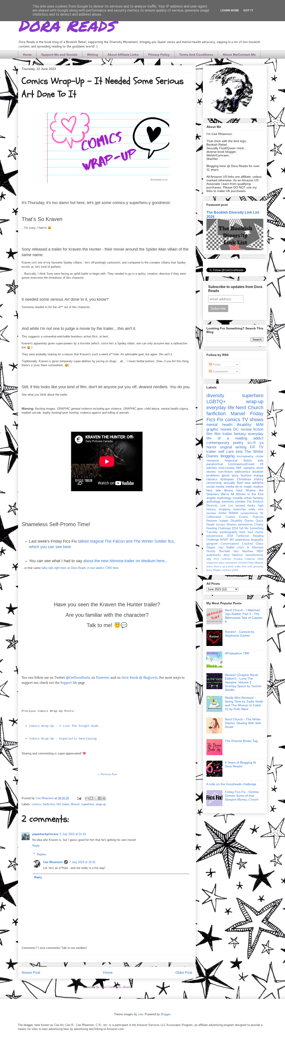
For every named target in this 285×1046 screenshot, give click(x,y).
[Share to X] (95, 798)
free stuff (247, 566)
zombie (240, 501)
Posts (216, 364)
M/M (259, 425)
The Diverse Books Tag (241, 741)
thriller (222, 513)
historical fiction (238, 460)
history (258, 479)
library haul (233, 490)
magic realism (253, 486)
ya (261, 443)
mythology (224, 498)
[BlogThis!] (91, 798)
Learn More (229, 10)
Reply (36, 845)
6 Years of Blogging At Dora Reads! (240, 764)
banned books (245, 505)
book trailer (234, 566)
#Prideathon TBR (237, 653)
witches (211, 468)
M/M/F (224, 539)
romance (212, 460)
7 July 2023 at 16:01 (82, 862)
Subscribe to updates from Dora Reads (235, 289)
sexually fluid (233, 482)
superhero (87, 804)
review (246, 429)
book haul (246, 532)
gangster (212, 543)
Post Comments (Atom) (116, 987)
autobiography (229, 532)
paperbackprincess (45, 834)
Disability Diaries (242, 520)
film (209, 434)
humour (246, 475)
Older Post (183, 972)
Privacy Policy (159, 54)
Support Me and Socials (59, 54)
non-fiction (225, 471)
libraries (232, 524)
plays (222, 562)
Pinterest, (103, 678)
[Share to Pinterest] (104, 798)
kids (260, 460)
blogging (227, 456)
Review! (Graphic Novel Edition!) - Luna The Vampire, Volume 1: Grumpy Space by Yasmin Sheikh (243, 682)
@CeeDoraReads (78, 678)
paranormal (214, 464)
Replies (41, 854)
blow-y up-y (220, 566)
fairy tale (213, 490)
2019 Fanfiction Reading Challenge (234, 559)
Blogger (165, 1014)
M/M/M (233, 513)
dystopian (227, 479)
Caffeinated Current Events (227, 517)
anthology (213, 501)
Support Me (68, 683)
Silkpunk (258, 562)
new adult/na (253, 482)
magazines (212, 562)
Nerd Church (249, 407)
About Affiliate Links (123, 54)
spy (208, 558)
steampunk (231, 562)
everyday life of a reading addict (234, 436)
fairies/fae (239, 509)
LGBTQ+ (216, 401)
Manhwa (247, 551)
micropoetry (245, 456)
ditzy (227, 555)
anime (209, 566)
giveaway (258, 566)
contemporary (217, 443)
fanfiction (49, 804)
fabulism (237, 555)
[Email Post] (79, 798)
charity (259, 532)
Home (27, 54)
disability (244, 425)
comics (36, 804)
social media (215, 486)
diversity (215, 395)
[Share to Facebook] (100, 798)
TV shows (252, 419)
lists (239, 451)
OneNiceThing (246, 562)
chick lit (243, 547)
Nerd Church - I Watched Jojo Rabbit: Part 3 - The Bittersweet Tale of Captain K (244, 615)
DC (236, 429)
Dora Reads (66, 24)
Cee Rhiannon (53, 862)
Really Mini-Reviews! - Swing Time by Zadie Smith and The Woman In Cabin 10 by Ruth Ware (244, 703)
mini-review (226, 468)
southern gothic (230, 570)
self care (226, 451)
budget (224, 520)
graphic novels (219, 429)
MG (232, 539)
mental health (219, 425)
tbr (261, 513)
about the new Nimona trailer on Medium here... (125, 561)
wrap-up (101, 804)
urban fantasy (253, 498)
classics (211, 479)
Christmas (244, 479)
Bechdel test (228, 551)
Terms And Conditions (196, 54)
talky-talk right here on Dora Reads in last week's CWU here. (80, 568)
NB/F (260, 551)
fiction (258, 429)
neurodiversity (254, 555)
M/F (239, 468)
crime (259, 456)
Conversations (230, 543)
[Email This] (87, 798)
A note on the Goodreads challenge (231, 784)
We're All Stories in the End (242, 494)
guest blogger (213, 570)
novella (238, 498)
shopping (224, 509)
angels (211, 498)
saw (140, 1014)
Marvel (75, 804)
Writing (92, 54)
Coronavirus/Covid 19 (245, 464)
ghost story (230, 475)
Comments (220, 371)
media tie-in (234, 486)
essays (220, 524)
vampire (249, 468)
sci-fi (251, 443)
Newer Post (31, 972)
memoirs (228, 501)
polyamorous (214, 535)
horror (211, 447)
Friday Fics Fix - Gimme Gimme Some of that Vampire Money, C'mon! (242, 795)
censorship (214, 482)
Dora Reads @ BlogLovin (140, 678)
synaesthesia (249, 513)
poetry (238, 443)
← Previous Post (107, 774)
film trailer (63, 804)
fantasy (240, 434)
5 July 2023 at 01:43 (73, 834)
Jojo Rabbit (226, 547)
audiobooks (213, 555)
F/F (252, 447)
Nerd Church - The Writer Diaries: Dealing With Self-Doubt (243, 723)
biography (257, 539)
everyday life (220, 407)
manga (258, 475)
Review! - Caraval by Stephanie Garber (239, 633)
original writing (233, 447)
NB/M (260, 559)
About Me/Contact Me (239, 54)
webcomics (242, 471)
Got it (248, 10)
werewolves (245, 524)
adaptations (242, 539)
